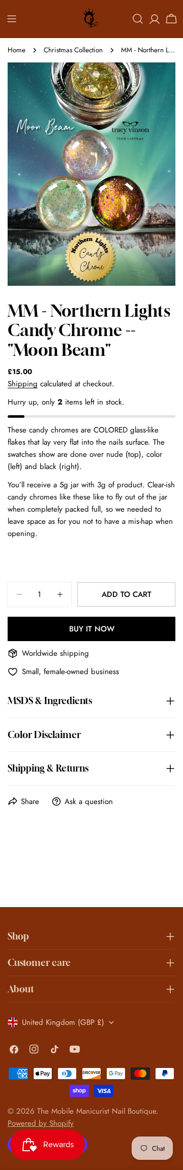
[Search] (138, 19)
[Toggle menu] (12, 19)
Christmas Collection (73, 50)
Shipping (23, 383)
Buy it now (91, 628)
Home (16, 50)
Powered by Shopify (41, 1123)
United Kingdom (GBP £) (63, 1022)
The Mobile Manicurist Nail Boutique (96, 1111)
